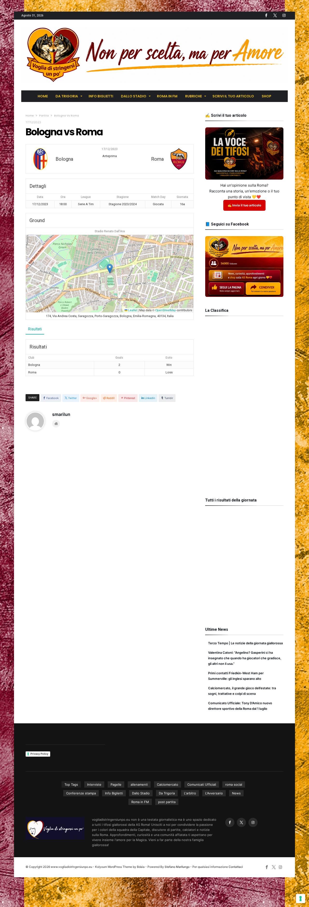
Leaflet (132, 310)
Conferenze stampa (81, 793)
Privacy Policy (39, 753)
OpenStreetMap (165, 310)
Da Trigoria (167, 793)
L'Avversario (214, 793)
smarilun (61, 414)
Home (30, 115)
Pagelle (116, 784)
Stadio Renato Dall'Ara (110, 231)
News (236, 793)
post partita (167, 802)
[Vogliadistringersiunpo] (154, 27)
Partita (44, 115)
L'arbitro (190, 793)
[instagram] (284, 16)
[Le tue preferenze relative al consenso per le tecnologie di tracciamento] (300, 898)
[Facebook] (266, 16)
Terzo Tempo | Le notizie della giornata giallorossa (245, 643)
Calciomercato (167, 784)
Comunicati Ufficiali (201, 784)
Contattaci (236, 867)
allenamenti (139, 784)
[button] (110, 269)
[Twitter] (275, 16)
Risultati (35, 329)
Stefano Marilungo (177, 867)
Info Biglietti (114, 793)
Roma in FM (140, 802)
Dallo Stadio (141, 793)
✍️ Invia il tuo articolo (244, 205)
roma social (233, 784)
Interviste (94, 784)
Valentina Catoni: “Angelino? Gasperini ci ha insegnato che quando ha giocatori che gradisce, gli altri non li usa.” (244, 658)
